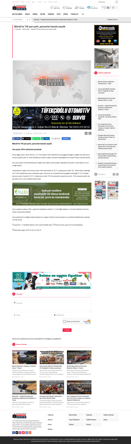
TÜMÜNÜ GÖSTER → (113, 19)
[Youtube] (23, 432)
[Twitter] (17, 432)
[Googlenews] (26, 432)
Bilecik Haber (26, 29)
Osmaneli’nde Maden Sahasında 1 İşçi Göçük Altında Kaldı (51, 397)
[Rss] (30, 432)
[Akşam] (100, 190)
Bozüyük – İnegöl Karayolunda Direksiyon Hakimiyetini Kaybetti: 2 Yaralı (55, 19)
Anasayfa (18, 29)
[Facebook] (13, 432)
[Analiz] (113, 190)
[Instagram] (20, 432)
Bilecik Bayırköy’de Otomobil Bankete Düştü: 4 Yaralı (77, 367)
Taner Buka (29, 133)
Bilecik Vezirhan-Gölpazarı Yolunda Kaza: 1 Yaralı (24, 367)
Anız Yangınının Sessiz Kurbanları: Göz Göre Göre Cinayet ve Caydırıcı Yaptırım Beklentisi (79, 398)
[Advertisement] (52, 44)
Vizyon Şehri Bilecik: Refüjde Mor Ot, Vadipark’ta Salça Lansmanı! (51, 367)
